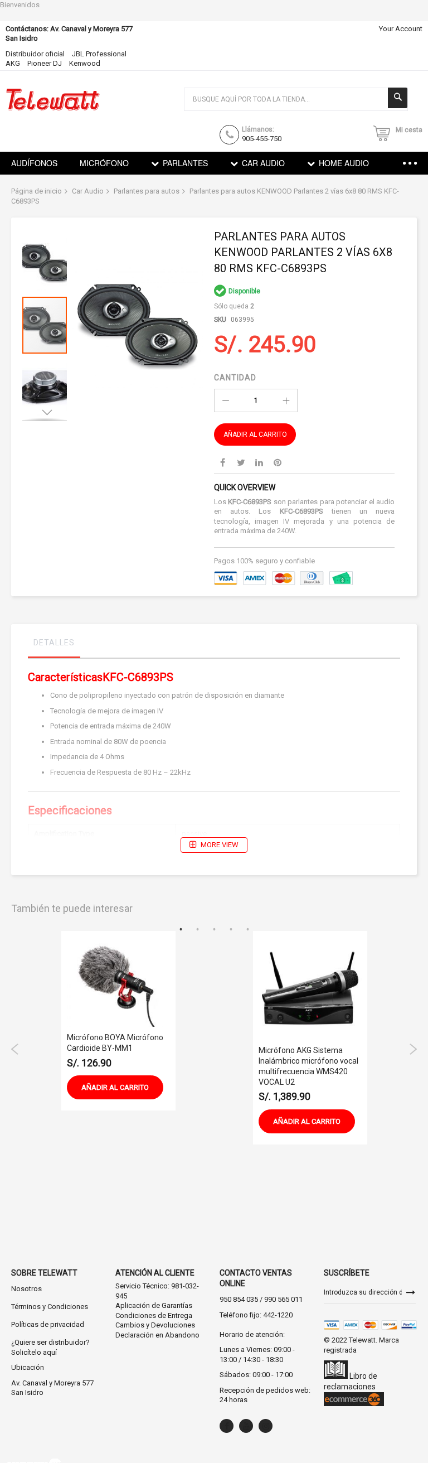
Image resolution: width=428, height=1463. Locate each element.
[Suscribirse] (410, 1291)
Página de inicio (36, 191)
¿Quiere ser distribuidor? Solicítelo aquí (50, 1347)
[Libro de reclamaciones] (336, 1376)
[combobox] (295, 99)
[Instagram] (266, 1426)
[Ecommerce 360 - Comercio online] (354, 1403)
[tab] (54, 645)
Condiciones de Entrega (153, 1315)
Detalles (54, 642)
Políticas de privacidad (47, 1324)
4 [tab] (230, 929)
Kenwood (84, 63)
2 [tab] (197, 929)
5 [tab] (247, 929)
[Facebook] (227, 1426)
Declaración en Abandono (157, 1335)
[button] (47, 260)
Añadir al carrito (115, 1087)
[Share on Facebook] (222, 462)
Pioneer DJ (44, 63)
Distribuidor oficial (35, 54)
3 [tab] (214, 929)
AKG (13, 63)
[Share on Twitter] (240, 462)
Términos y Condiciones (49, 1306)
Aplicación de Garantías (153, 1305)
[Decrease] (226, 400)
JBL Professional (99, 54)
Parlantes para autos (146, 191)
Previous (15, 1049)
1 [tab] (180, 929)
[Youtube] (246, 1426)
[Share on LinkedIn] (259, 462)
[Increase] (286, 400)
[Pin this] (277, 462)
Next (412, 1049)
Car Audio (88, 191)
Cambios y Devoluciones (155, 1325)
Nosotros (26, 1289)
